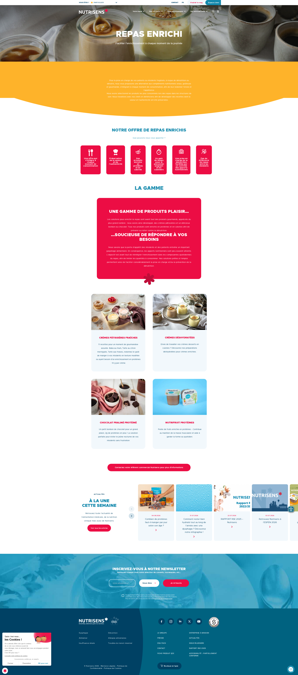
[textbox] (149, 583)
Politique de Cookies (112, 668)
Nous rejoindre (196, 643)
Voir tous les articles (99, 528)
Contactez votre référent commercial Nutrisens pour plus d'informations (149, 467)
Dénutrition (113, 633)
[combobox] (149, 583)
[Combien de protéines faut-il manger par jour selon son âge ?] (156, 512)
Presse (160, 638)
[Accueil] (93, 11)
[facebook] (161, 621)
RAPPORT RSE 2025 (197, 648)
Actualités (194, 638)
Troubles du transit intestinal (120, 643)
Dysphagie (83, 633)
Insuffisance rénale (87, 643)
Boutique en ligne (171, 666)
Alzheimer (83, 638)
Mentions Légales (108, 666)
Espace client (213, 3)
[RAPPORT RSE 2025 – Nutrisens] (232, 512)
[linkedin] (180, 621)
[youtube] (199, 621)
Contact (174, 2)
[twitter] (189, 621)
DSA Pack (161, 643)
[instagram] (171, 621)
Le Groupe (162, 633)
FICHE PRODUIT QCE (165, 653)
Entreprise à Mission (199, 633)
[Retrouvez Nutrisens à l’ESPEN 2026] (270, 512)
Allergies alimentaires (117, 638)
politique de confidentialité (163, 599)
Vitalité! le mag (196, 3)
